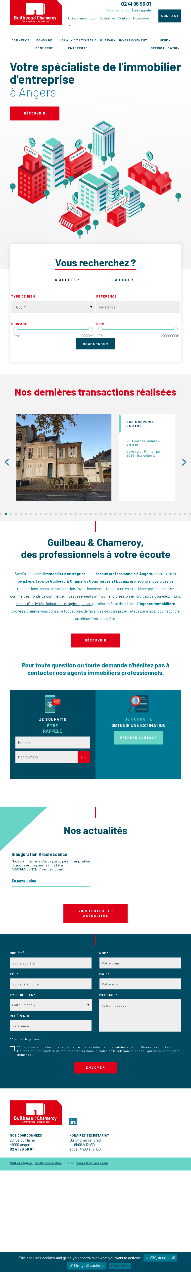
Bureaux (108, 40)
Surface (19, 324)
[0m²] (15, 329)
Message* (108, 995)
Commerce (20, 40)
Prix (100, 324)
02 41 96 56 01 (136, 4)
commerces (20, 596)
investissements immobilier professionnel (100, 596)
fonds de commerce (48, 596)
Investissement (133, 40)
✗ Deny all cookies (86, 1266)
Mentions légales (21, 1163)
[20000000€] (175, 329)
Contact (124, 18)
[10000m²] (90, 329)
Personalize (119, 1266)
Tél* (14, 974)
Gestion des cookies (48, 1163)
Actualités (107, 18)
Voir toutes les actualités (95, 913)
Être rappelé (141, 10)
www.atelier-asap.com (92, 1163)
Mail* (104, 974)
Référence (106, 296)
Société (17, 953)
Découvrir (35, 113)
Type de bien (23, 296)
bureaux (163, 596)
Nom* (103, 953)
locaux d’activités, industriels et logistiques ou (54, 603)
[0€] (100, 329)
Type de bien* (22, 995)
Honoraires (141, 18)
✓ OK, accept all (160, 1258)
